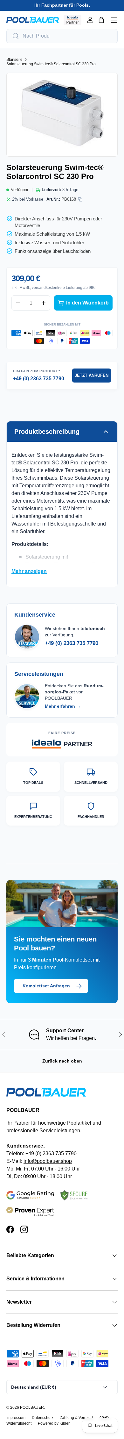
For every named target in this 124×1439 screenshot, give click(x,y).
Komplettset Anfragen (46, 985)
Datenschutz (42, 1417)
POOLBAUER (32, 1407)
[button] (101, 19)
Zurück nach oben (62, 1060)
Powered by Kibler (54, 1423)
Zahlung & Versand (76, 1417)
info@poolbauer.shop (48, 1161)
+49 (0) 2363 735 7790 (38, 378)
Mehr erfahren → (63, 706)
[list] (62, 114)
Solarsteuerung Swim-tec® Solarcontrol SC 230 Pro (51, 64)
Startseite (14, 59)
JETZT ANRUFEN (91, 375)
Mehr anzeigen (29, 571)
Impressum (15, 1417)
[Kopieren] (80, 199)
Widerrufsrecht (18, 1423)
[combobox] (62, 36)
